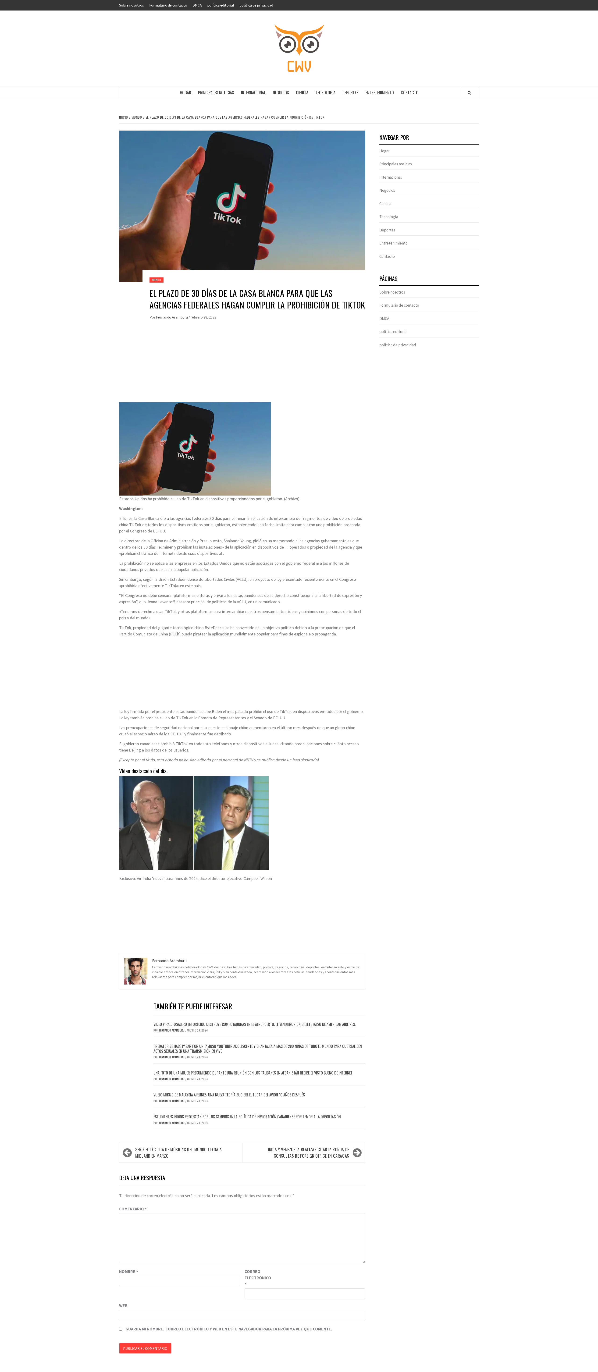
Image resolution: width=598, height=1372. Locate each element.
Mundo (156, 280)
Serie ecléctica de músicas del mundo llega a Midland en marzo (178, 1152)
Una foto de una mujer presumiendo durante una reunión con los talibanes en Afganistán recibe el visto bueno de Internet (252, 1073)
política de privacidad (256, 5)
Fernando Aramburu (172, 317)
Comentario (133, 1209)
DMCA (197, 5)
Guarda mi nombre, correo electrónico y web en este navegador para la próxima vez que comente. (228, 1329)
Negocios (281, 92)
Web (123, 1305)
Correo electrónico (256, 1278)
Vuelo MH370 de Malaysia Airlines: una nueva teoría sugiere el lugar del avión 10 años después (229, 1095)
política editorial (220, 5)
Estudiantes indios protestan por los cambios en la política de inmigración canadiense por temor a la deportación (247, 1117)
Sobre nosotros (131, 5)
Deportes (350, 92)
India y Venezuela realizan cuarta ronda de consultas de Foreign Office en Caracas (308, 1152)
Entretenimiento (380, 92)
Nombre (128, 1271)
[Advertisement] (242, 366)
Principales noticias (216, 92)
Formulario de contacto (168, 5)
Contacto (409, 92)
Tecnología (325, 92)
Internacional (253, 92)
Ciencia (302, 92)
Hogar (185, 92)
